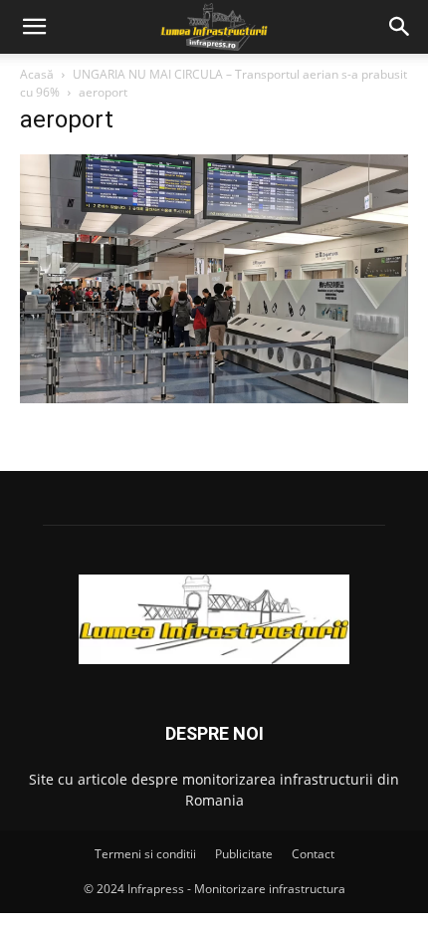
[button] (34, 27)
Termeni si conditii (145, 853)
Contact (313, 853)
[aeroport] (214, 397)
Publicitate (244, 853)
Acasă (37, 74)
